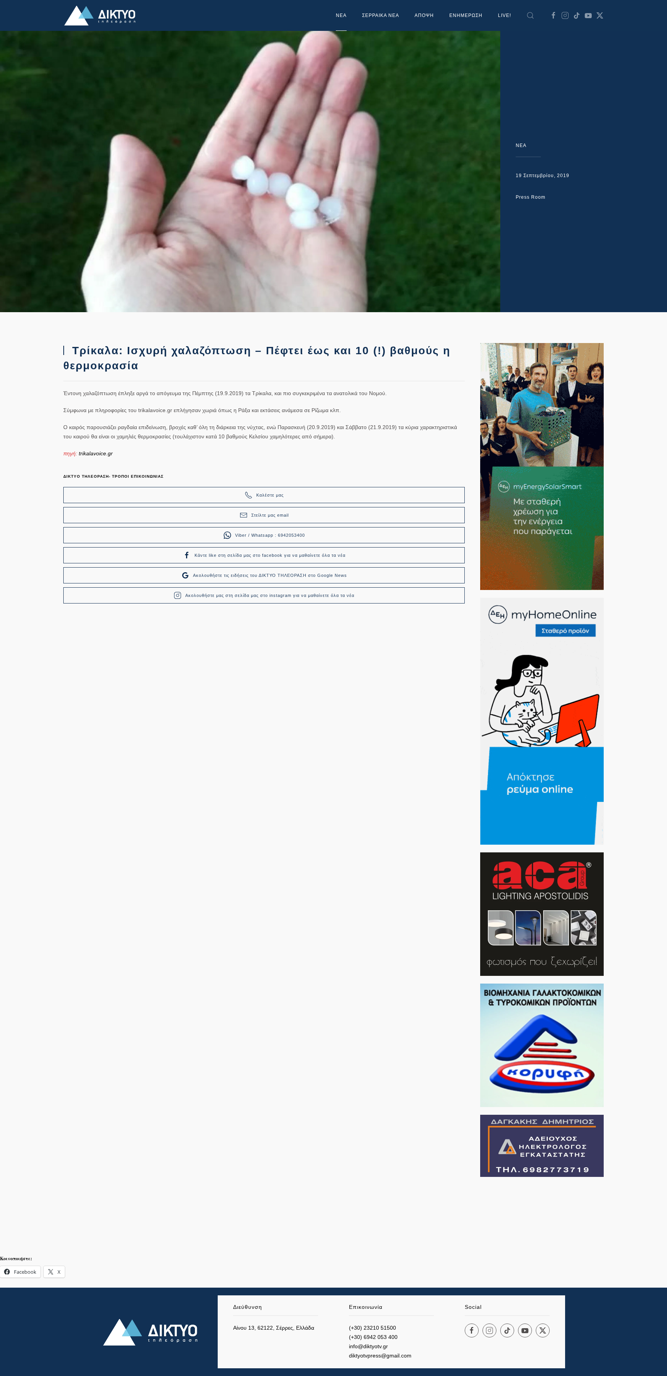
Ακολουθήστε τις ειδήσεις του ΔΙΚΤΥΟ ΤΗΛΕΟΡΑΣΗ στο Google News (270, 575)
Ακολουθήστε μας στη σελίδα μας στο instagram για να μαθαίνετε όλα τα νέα (269, 595)
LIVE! (504, 15)
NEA (521, 145)
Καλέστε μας (270, 495)
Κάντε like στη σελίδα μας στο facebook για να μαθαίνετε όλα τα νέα (270, 555)
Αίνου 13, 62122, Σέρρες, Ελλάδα (273, 1328)
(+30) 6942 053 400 (373, 1337)
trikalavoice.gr (96, 453)
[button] (530, 15)
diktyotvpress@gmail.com (380, 1355)
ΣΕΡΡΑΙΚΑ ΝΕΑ (380, 15)
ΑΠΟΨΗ (424, 15)
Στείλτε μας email (270, 515)
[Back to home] (102, 15)
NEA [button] (341, 15)
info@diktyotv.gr (368, 1346)
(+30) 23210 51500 (372, 1328)
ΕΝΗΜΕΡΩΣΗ (465, 15)
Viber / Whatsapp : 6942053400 (270, 535)
